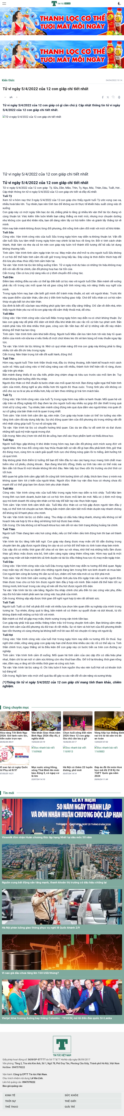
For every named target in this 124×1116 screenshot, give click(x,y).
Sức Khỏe (71, 1095)
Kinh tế (10, 1095)
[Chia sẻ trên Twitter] (108, 97)
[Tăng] (16, 97)
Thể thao (11, 1106)
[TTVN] (62, 1046)
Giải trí (70, 1106)
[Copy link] (113, 97)
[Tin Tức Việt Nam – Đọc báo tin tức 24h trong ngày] (61, 3)
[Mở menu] (4, 3)
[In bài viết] (119, 97)
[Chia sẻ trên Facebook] (103, 97)
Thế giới (70, 1101)
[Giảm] (5, 97)
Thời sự (10, 1101)
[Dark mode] (119, 3)
